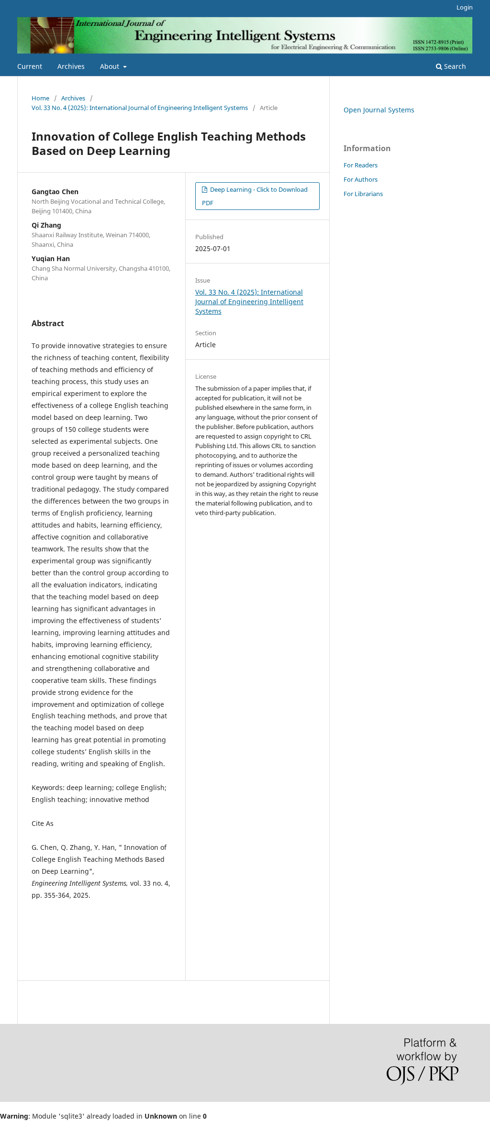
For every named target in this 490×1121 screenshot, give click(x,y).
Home (40, 98)
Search (454, 66)
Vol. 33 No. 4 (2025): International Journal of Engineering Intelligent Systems (140, 107)
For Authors (361, 179)
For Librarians (363, 193)
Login (465, 7)
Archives (71, 66)
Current (29, 66)
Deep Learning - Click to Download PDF (255, 196)
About (110, 66)
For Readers (361, 165)
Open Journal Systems (379, 109)
